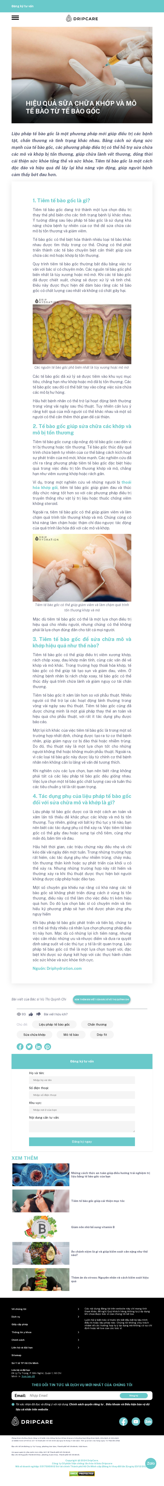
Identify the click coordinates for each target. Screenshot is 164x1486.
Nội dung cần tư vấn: (44, 1117)
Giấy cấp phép (20, 1324)
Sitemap (16, 1355)
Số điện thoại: (39, 1088)
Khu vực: (35, 1103)
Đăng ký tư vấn (23, 6)
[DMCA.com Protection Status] (82, 1474)
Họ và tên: (36, 1073)
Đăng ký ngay (82, 1141)
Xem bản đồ (28, 1376)
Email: (20, 1395)
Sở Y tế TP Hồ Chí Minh (25, 1363)
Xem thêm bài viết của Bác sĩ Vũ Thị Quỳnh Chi (102, 999)
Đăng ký (133, 1395)
